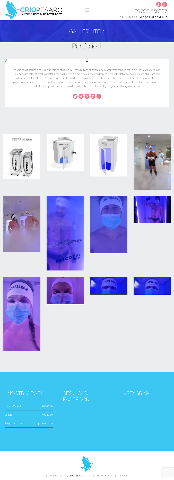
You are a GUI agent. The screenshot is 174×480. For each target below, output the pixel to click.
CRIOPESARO (76, 475)
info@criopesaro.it (153, 17)
